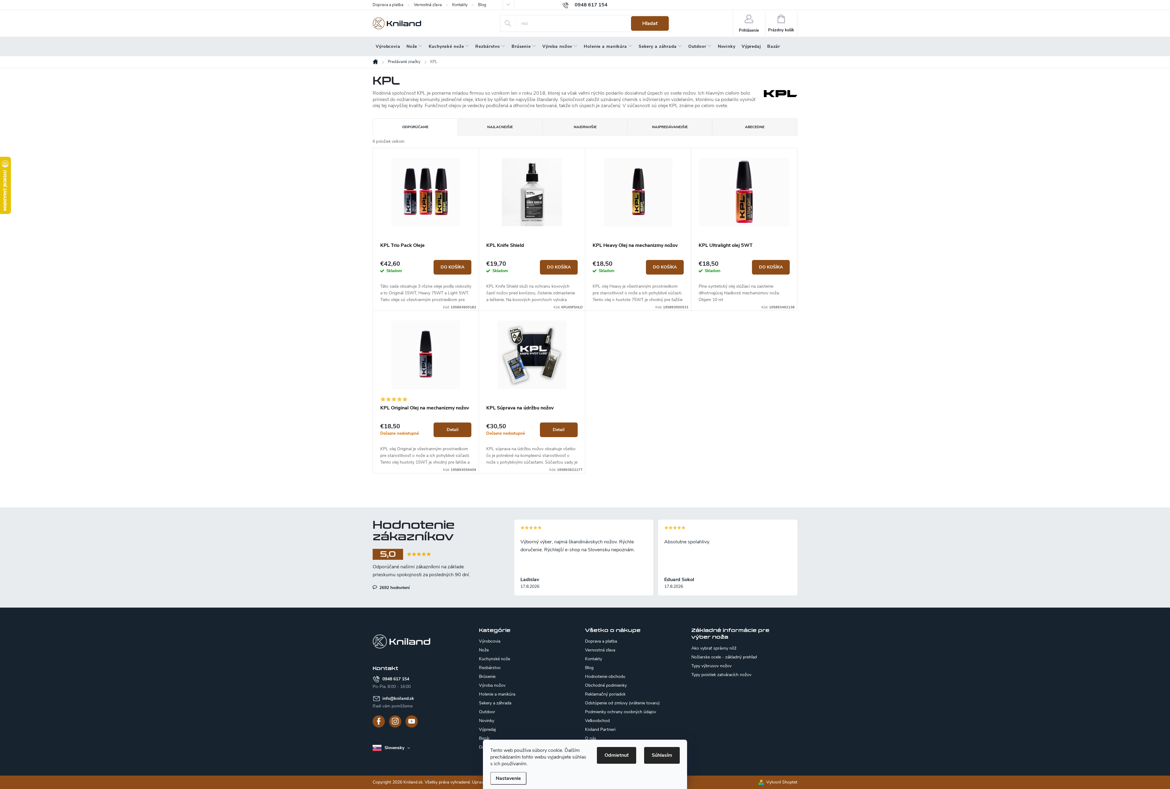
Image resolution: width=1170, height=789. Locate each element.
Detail (453, 430)
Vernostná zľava (428, 5)
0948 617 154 (395, 679)
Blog (482, 5)
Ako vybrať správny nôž (713, 648)
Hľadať (650, 23)
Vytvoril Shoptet (781, 782)
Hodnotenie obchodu (605, 676)
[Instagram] (395, 721)
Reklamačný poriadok (605, 694)
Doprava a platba (388, 5)
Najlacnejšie (500, 126)
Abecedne (754, 126)
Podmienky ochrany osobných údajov (620, 712)
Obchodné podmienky (606, 685)
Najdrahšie (585, 126)
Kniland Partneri (600, 729)
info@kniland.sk (398, 698)
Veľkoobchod (597, 721)
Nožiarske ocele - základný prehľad (724, 657)
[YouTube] (412, 721)
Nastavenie (508, 778)
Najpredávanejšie (670, 126)
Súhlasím (662, 755)
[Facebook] (379, 721)
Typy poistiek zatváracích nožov (721, 674)
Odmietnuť (616, 755)
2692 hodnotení (394, 587)
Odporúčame (415, 126)
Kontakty (460, 5)
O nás (590, 738)
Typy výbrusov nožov (711, 666)
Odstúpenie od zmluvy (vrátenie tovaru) (622, 703)
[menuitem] (388, 46)
